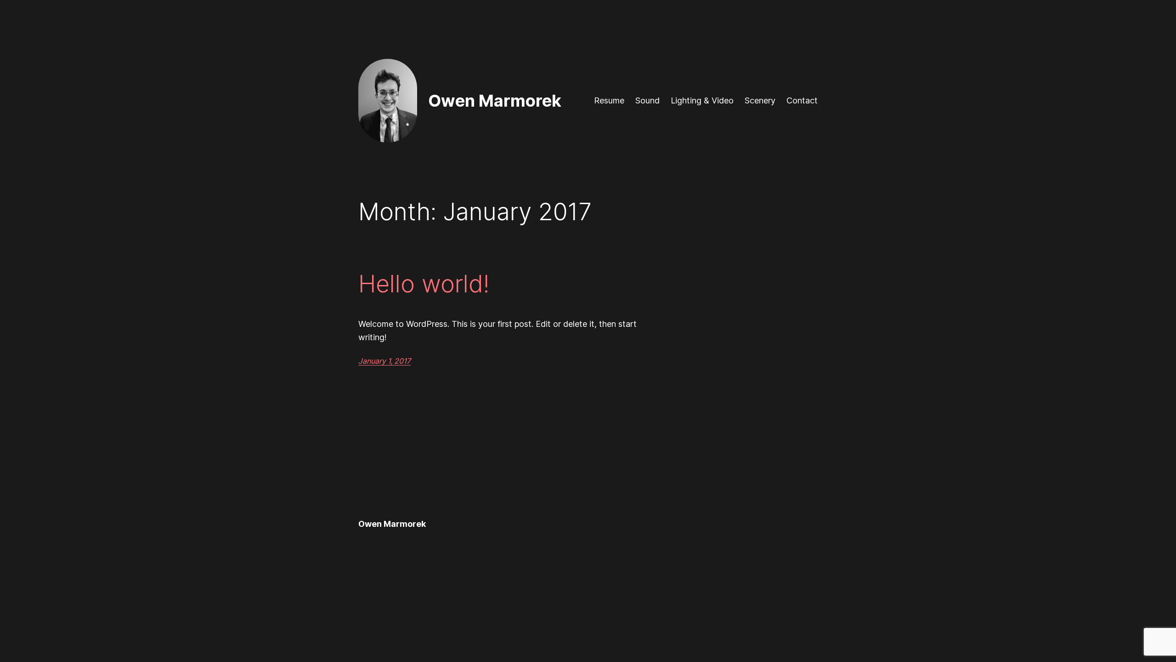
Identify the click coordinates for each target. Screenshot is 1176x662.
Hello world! (423, 284)
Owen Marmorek (494, 101)
